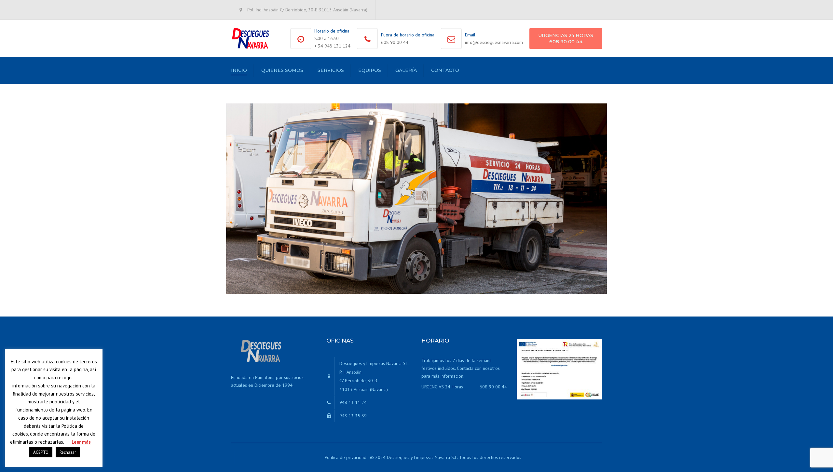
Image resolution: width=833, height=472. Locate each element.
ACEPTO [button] (40, 452)
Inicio (239, 70)
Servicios (331, 70)
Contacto (445, 70)
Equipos (369, 70)
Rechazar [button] (68, 452)
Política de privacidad (345, 457)
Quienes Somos (282, 70)
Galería (406, 70)
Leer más (81, 442)
